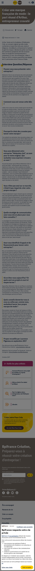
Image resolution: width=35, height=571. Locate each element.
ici (2, 563)
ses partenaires (13, 536)
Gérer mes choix (7, 567)
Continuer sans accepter (25, 527)
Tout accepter (26, 567)
